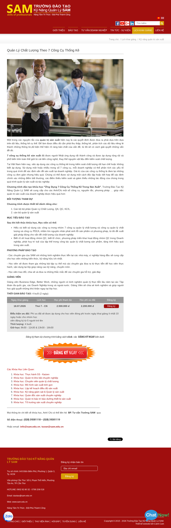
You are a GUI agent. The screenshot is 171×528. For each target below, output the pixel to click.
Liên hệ (159, 30)
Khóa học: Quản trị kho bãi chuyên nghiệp (36, 377)
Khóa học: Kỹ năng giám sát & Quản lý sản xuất (39, 391)
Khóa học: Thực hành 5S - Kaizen (31, 374)
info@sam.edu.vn (30, 426)
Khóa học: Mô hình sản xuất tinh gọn (33, 384)
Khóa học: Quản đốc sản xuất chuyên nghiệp (37, 395)
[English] (162, 17)
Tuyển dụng (69, 521)
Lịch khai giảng (143, 30)
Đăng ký (111, 306)
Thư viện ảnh (42, 521)
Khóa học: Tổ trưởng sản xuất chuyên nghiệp (38, 402)
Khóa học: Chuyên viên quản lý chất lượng (36, 381)
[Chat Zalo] (8, 516)
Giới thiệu (59, 30)
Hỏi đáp (56, 521)
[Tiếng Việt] (158, 17)
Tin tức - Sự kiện (120, 30)
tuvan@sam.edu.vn (53, 426)
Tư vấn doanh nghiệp (94, 30)
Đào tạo (73, 30)
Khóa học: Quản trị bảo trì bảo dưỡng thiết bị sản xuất (42, 398)
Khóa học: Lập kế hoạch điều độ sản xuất (36, 388)
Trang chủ (13, 521)
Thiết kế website (142, 524)
